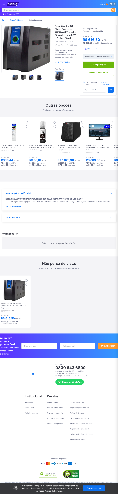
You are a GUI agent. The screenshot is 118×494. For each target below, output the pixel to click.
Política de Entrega (77, 413)
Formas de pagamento (55, 418)
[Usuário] (101, 4)
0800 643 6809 (70, 367)
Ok (110, 90)
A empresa (29, 402)
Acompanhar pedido (55, 423)
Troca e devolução (77, 402)
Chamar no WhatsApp (72, 382)
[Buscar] (113, 10)
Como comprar (52, 402)
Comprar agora (99, 65)
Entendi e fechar (94, 488)
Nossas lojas (29, 408)
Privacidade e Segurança (79, 418)
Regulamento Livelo (77, 439)
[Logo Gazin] (13, 4)
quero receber (108, 346)
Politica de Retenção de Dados (81, 423)
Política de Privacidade (54, 491)
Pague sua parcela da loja (79, 408)
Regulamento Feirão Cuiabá (80, 429)
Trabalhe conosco (31, 413)
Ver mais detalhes (13, 206)
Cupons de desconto (55, 413)
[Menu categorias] (3, 3)
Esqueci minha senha (55, 408)
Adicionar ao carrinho (98, 73)
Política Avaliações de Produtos (81, 434)
